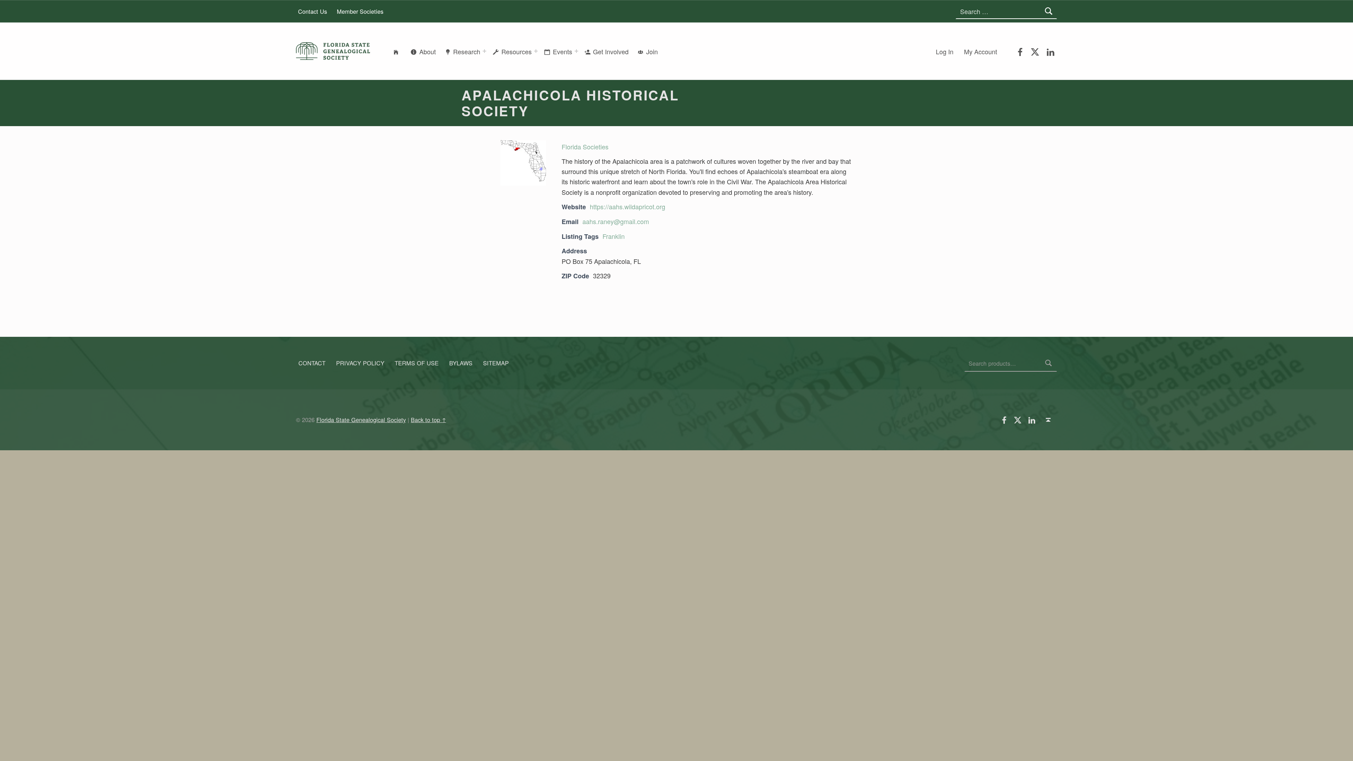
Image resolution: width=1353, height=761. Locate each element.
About (427, 51)
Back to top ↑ (428, 419)
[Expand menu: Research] (484, 51)
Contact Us (312, 11)
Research (466, 51)
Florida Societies (585, 146)
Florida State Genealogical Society (361, 419)
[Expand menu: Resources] (536, 51)
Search (1048, 363)
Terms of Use (417, 363)
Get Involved (611, 51)
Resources (516, 51)
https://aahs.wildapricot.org (627, 206)
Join (652, 51)
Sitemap (496, 363)
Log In (944, 51)
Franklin (614, 236)
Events (562, 51)
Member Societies (360, 11)
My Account (980, 51)
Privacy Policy (360, 363)
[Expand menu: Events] (576, 51)
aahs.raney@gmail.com (615, 221)
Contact (312, 363)
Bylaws (460, 363)
